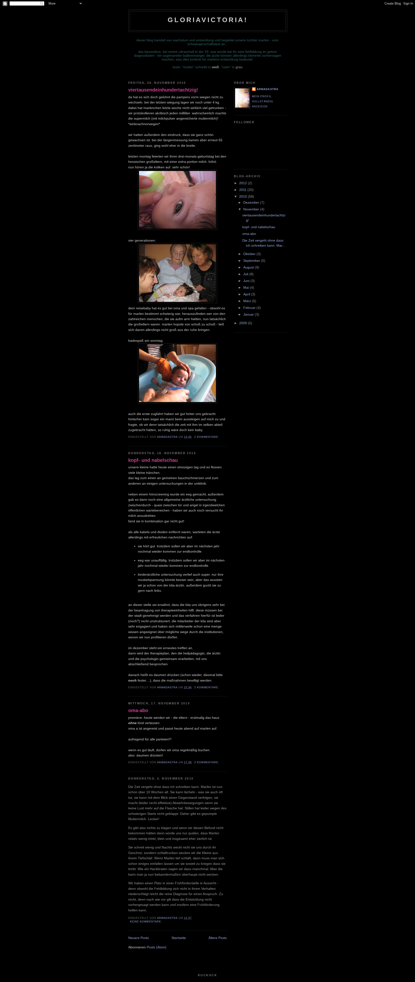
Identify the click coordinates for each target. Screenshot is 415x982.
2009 (243, 323)
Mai (246, 287)
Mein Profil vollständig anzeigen (262, 101)
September (252, 260)
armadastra (267, 89)
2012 (243, 183)
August (249, 267)
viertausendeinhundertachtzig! (163, 89)
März (247, 301)
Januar (249, 314)
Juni (246, 281)
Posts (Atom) (156, 947)
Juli (246, 274)
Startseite (178, 938)
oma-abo (138, 710)
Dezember (251, 202)
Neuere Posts (138, 938)
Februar (249, 308)
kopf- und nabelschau (153, 460)
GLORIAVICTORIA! (208, 20)
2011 (243, 190)
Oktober (249, 254)
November (251, 209)
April (247, 294)
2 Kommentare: (207, 436)
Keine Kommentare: (146, 921)
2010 (243, 196)
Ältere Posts (217, 938)
